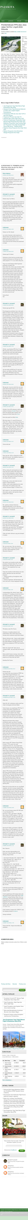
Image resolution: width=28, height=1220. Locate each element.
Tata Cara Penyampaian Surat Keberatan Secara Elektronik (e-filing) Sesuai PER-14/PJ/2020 (14, 1107)
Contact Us (6, 1211)
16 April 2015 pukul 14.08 (8, 229)
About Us (10, 1211)
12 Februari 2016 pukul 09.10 (9, 668)
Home (3, 21)
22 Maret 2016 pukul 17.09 (8, 922)
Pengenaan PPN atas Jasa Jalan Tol (12, 117)
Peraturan (10, 21)
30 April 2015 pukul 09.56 (8, 518)
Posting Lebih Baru (5, 984)
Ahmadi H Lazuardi (9, 194)
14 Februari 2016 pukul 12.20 (9, 697)
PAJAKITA (7, 7)
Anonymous (11, 1165)
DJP (23, 1048)
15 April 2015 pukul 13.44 (8, 195)
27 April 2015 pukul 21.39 (8, 452)
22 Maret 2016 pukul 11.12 (8, 845)
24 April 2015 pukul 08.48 (8, 384)
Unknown (6, 227)
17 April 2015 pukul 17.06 (8, 346)
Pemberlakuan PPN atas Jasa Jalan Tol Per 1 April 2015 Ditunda (13, 27)
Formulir (19, 21)
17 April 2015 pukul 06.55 (8, 251)
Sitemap (2, 1211)
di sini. (18, 414)
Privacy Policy (21, 1209)
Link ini (15, 911)
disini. (17, 417)
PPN (5, 33)
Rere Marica (6, 173)
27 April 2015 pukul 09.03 (8, 406)
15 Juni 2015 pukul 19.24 (8, 543)
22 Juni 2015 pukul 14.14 (8, 559)
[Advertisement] (14, 148)
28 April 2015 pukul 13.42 (8, 467)
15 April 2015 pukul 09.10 (8, 175)
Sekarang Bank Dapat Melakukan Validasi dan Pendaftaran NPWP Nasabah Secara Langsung (14, 1091)
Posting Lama (22, 984)
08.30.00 (24, 31)
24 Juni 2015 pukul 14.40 (8, 589)
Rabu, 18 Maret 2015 (18, 31)
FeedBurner (14, 1150)
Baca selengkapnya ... (8, 1080)
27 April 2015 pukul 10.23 (8, 441)
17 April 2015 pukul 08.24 (8, 305)
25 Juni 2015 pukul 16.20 (8, 626)
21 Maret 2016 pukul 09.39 (8, 807)
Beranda (15, 984)
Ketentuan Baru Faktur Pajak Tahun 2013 (14, 118)
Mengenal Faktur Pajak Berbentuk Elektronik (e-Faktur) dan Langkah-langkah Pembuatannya (14, 110)
